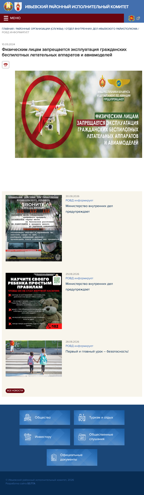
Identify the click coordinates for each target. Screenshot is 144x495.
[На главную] (8, 6)
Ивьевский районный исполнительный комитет (77, 7)
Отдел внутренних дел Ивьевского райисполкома (101, 28)
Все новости (15, 390)
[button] (6, 18)
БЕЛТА (31, 483)
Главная (8, 28)
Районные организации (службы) (39, 28)
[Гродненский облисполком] (134, 18)
